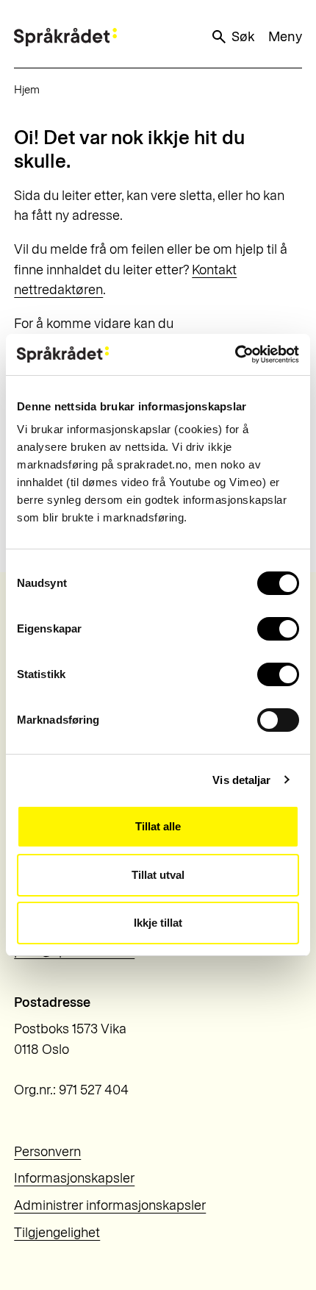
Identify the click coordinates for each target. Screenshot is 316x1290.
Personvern (47, 1152)
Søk (242, 37)
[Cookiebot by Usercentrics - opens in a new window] (234, 354)
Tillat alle (158, 826)
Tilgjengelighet (57, 1233)
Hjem (27, 89)
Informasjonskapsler (74, 1178)
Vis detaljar (241, 780)
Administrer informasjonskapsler (110, 1205)
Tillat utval (158, 875)
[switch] (278, 629)
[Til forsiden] (65, 37)
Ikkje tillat (158, 922)
